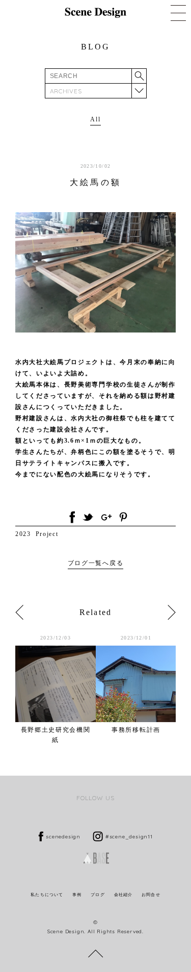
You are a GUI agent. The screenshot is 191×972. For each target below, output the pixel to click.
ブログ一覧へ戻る (95, 563)
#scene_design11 (129, 836)
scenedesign (63, 836)
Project (47, 534)
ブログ (97, 894)
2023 (23, 534)
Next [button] (172, 612)
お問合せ (151, 894)
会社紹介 (123, 894)
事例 (76, 894)
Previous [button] (19, 612)
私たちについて (47, 894)
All (95, 119)
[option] (55, 689)
